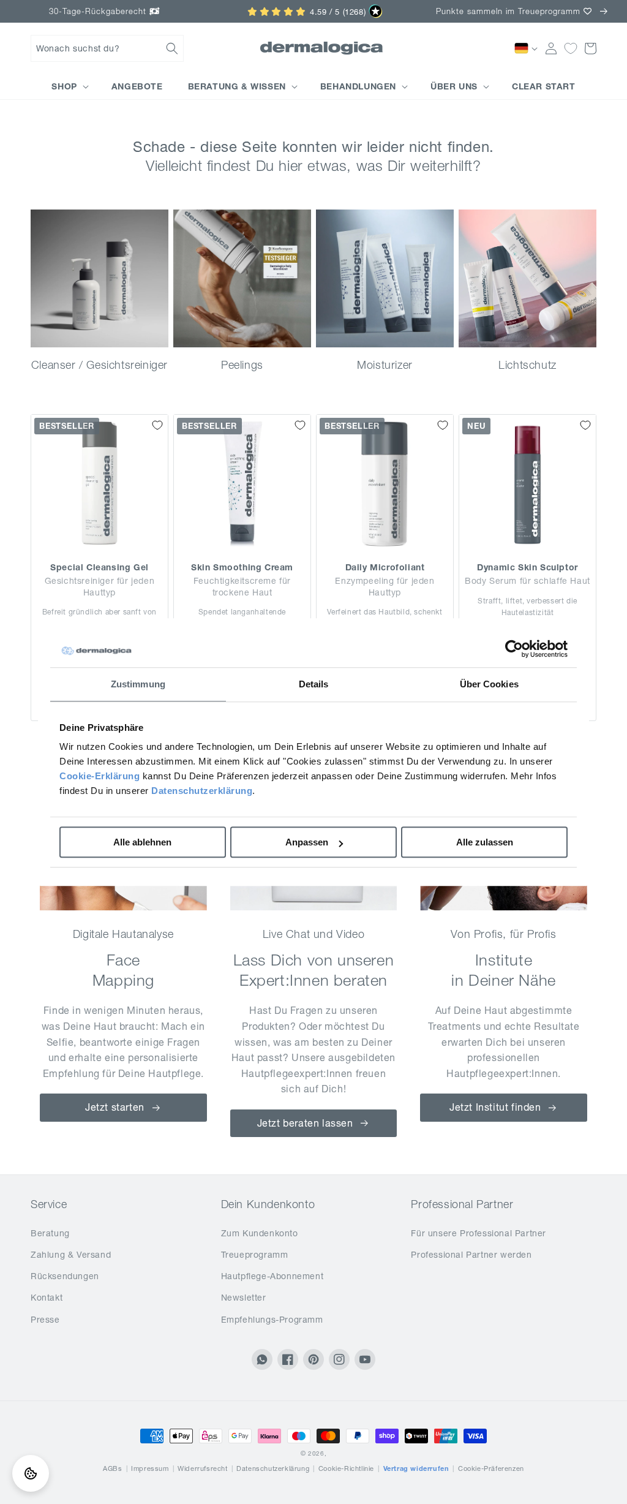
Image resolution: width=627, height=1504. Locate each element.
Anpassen (306, 842)
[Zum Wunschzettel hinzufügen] (157, 425)
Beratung (50, 1233)
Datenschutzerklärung (201, 790)
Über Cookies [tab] (489, 684)
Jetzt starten (115, 1107)
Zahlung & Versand (71, 1254)
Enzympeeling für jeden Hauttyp (384, 586)
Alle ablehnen (142, 842)
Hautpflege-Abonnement (272, 1276)
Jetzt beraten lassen (305, 1123)
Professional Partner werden (471, 1254)
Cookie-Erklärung (99, 776)
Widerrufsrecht (202, 1468)
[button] (107, 48)
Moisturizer (385, 365)
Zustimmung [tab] (138, 684)
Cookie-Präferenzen (491, 1468)
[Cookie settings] (30, 1473)
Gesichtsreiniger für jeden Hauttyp (100, 586)
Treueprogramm (254, 1254)
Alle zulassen (484, 842)
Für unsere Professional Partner (478, 1233)
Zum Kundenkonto (259, 1233)
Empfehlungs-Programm (272, 1319)
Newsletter (243, 1297)
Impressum (149, 1468)
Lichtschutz (527, 365)
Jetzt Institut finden (495, 1107)
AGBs (112, 1468)
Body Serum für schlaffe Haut (527, 580)
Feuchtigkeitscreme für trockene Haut (242, 586)
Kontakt (46, 1297)
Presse (45, 1319)
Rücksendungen (65, 1276)
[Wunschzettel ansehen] (571, 48)
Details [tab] (314, 684)
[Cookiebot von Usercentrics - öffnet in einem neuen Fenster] (514, 649)
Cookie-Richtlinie (346, 1468)
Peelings (242, 365)
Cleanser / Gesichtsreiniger (99, 365)
